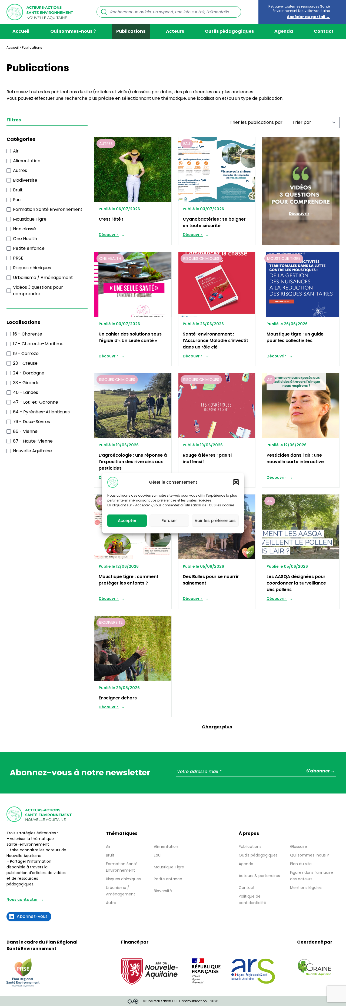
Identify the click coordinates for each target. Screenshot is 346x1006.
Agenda (283, 31)
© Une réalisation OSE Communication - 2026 (180, 1001)
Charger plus (217, 727)
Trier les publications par (256, 122)
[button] (236, 482)
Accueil (20, 31)
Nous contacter (22, 899)
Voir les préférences (215, 520)
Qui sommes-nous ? (73, 31)
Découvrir (109, 234)
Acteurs (175, 31)
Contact (324, 31)
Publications (130, 31)
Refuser (169, 520)
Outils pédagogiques (229, 31)
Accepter (127, 520)
